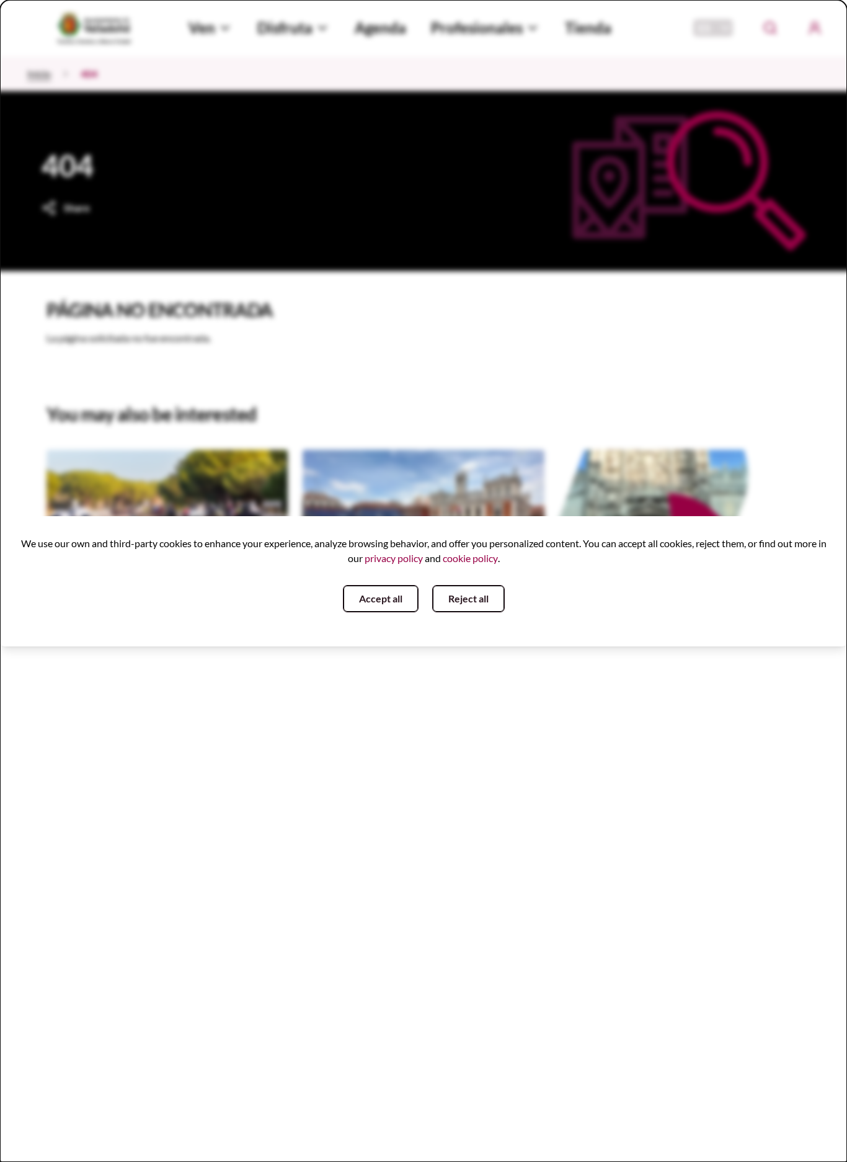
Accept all (380, 598)
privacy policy (394, 558)
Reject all (468, 598)
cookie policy (470, 558)
